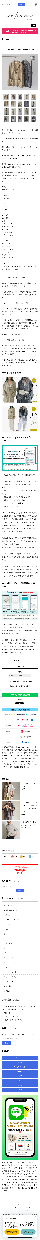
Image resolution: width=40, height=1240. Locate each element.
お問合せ (7, 1013)
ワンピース (8, 929)
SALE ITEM (8, 905)
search (21, 4)
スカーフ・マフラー (11, 977)
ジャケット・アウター (12, 920)
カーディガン (8, 943)
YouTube (20, 1076)
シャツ (6, 934)
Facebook (20, 1071)
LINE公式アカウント (20, 1067)
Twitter (20, 1062)
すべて (6, 856)
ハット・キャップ (10, 972)
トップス (7, 924)
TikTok (20, 1080)
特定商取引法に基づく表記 (13, 1020)
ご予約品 (7, 991)
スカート (7, 948)
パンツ (6, 953)
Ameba (20, 1090)
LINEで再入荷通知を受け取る (20, 695)
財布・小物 (8, 986)
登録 (6, 1043)
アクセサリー (8, 981)
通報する (20, 699)
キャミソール (8, 958)
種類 (20, 672)
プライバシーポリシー (11, 1016)
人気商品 (7, 915)
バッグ (6, 962)
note (20, 1085)
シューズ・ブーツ (10, 967)
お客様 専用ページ (10, 910)
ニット (6, 939)
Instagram (20, 1058)
